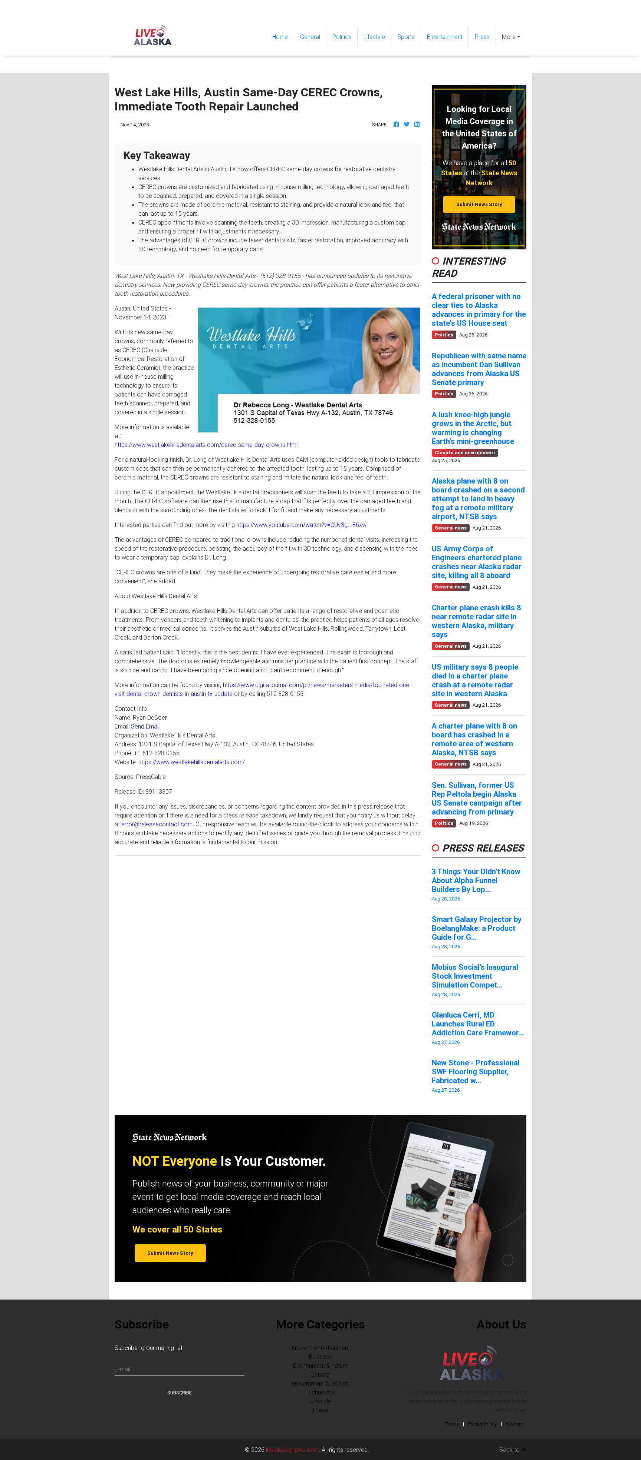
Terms (452, 1424)
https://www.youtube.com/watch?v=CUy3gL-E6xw (301, 524)
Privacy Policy (482, 1424)
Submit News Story (479, 204)
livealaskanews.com (292, 1449)
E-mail (122, 1369)
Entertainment (445, 36)
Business (320, 1356)
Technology (320, 1392)
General (310, 36)
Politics (341, 36)
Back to (510, 1449)
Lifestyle (374, 36)
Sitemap (514, 1424)
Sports (406, 36)
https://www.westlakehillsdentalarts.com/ (191, 762)
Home (283, 36)
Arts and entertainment (320, 1347)
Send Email (145, 726)
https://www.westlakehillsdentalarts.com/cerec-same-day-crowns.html (206, 444)
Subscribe (179, 1393)
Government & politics (320, 1383)
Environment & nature (320, 1365)
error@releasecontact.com (157, 824)
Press (482, 36)
